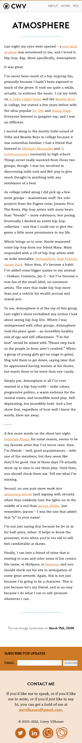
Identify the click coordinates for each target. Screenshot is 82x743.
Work (65, 6)
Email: (9, 663)
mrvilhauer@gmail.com (40, 709)
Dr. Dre (38, 110)
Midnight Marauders (37, 148)
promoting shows (18, 494)
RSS (76, 6)
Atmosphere (45, 258)
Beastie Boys (65, 99)
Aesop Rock (13, 264)
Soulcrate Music (16, 439)
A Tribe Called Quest (25, 99)
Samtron (52, 564)
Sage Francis (66, 258)
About (53, 6)
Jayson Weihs (49, 505)
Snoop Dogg (61, 110)
